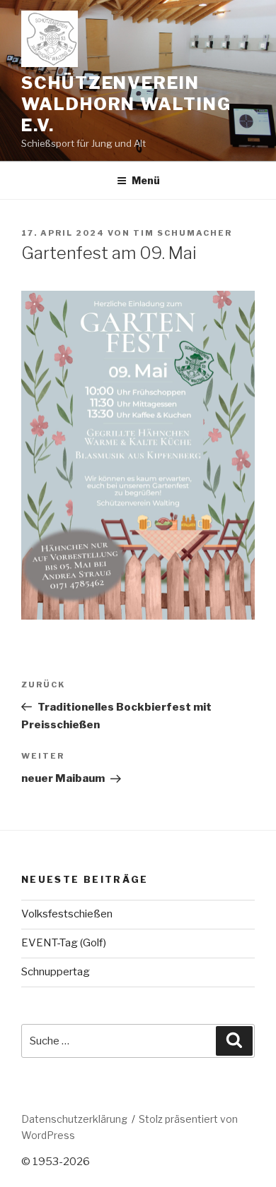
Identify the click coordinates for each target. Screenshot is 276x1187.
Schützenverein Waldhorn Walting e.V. (126, 104)
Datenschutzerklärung (74, 1119)
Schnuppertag (55, 971)
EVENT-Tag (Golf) (63, 942)
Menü (146, 180)
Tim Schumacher (182, 233)
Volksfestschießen (67, 914)
